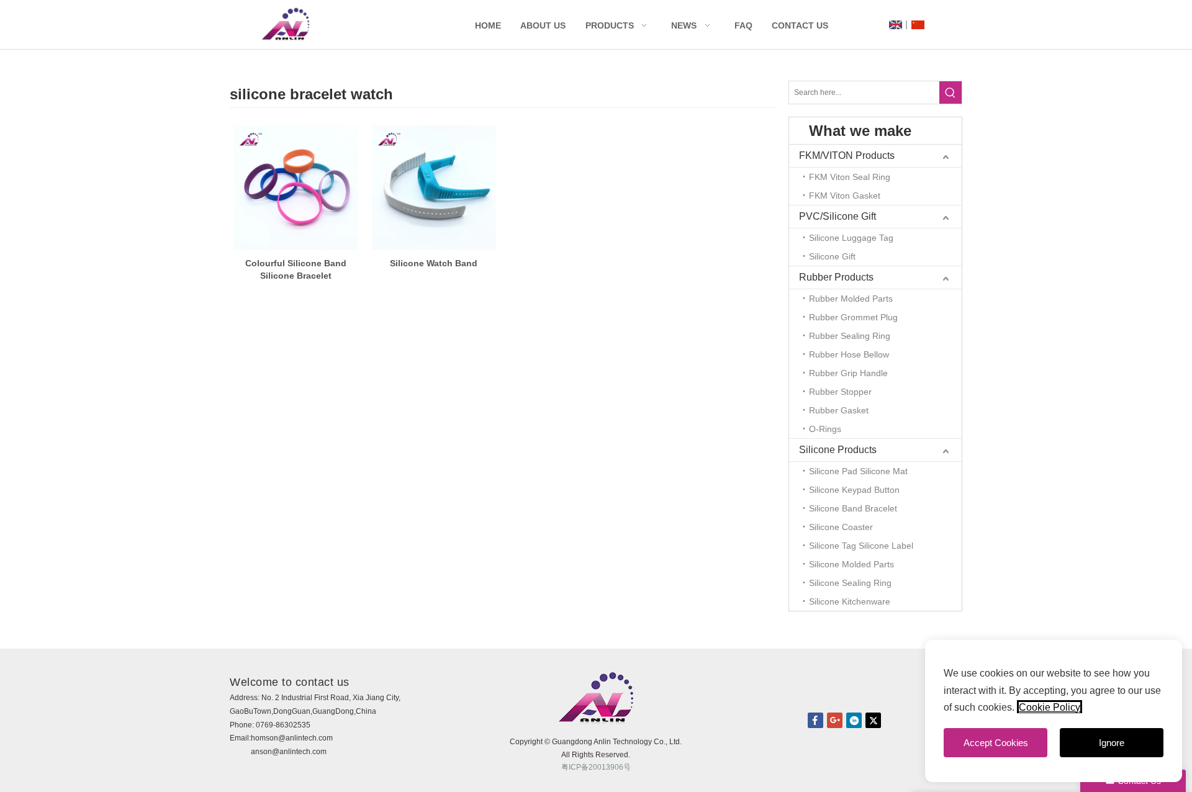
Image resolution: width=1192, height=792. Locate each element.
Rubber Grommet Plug (853, 317)
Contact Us (800, 25)
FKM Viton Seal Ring (849, 177)
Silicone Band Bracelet (853, 508)
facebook (815, 720)
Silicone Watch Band (433, 263)
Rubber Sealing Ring (849, 336)
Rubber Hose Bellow (849, 354)
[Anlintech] (286, 24)
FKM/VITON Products (847, 155)
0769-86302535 (283, 725)
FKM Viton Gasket (844, 195)
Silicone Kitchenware (849, 601)
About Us (543, 25)
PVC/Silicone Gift (837, 216)
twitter (873, 720)
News (684, 25)
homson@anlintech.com (292, 738)
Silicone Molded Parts (851, 564)
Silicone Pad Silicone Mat (858, 471)
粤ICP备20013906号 (596, 767)
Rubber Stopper (840, 392)
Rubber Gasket (839, 410)
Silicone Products (838, 449)
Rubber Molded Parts (851, 299)
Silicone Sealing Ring (850, 583)
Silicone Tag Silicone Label (861, 546)
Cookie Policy (1049, 707)
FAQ (743, 25)
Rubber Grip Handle (848, 373)
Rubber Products (836, 277)
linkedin (854, 720)
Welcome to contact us (290, 682)
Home (488, 25)
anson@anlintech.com (289, 751)
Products (609, 25)
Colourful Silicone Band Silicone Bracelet (295, 269)
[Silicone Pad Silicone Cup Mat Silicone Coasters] (295, 188)
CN (917, 24)
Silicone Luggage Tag (851, 238)
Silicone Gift (832, 256)
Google (834, 720)
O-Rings (825, 429)
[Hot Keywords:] (950, 92)
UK (895, 24)
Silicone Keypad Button (854, 490)
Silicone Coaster (841, 527)
